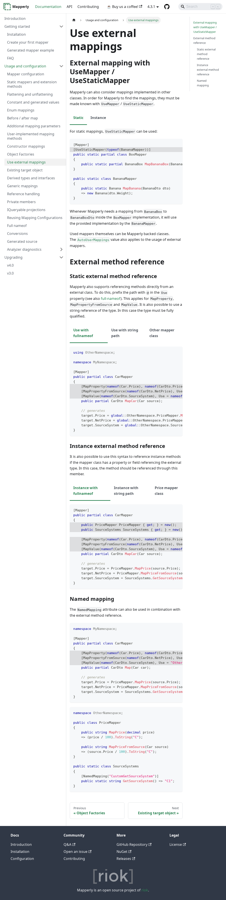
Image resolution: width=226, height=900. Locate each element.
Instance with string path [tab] (126, 490)
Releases (124, 858)
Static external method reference (206, 54)
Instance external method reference (208, 69)
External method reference (204, 40)
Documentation (48, 6)
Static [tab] (78, 117)
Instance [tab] (98, 117)
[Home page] (74, 20)
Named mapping (203, 83)
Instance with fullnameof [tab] (85, 490)
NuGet (122, 851)
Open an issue (75, 851)
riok (144, 890)
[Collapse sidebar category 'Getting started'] (61, 26)
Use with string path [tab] (124, 333)
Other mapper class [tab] (161, 333)
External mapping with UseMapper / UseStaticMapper (205, 27)
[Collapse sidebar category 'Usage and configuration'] (61, 66)
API (69, 6)
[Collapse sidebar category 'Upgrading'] (61, 257)
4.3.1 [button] (151, 6)
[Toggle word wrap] (169, 144)
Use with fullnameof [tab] (83, 333)
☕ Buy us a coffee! (122, 6)
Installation (20, 851)
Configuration (22, 858)
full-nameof (111, 298)
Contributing (88, 6)
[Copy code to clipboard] (177, 144)
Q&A (67, 844)
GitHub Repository (132, 844)
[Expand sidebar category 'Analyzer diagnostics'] (61, 249)
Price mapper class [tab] (166, 490)
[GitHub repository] (167, 6)
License (176, 844)
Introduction (21, 844)
